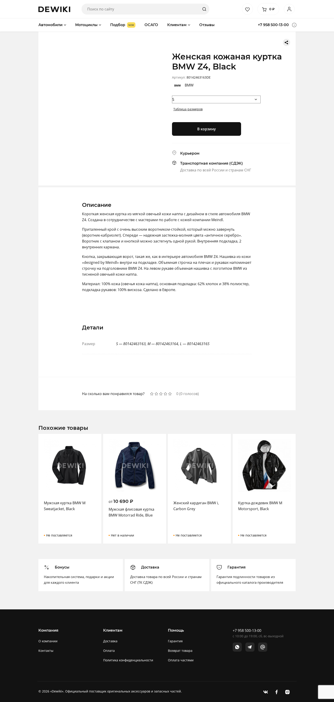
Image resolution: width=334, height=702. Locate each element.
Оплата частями (181, 660)
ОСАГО (151, 25)
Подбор (117, 25)
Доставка (110, 641)
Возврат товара (180, 650)
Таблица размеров (188, 109)
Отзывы (206, 25)
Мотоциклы (86, 25)
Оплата (109, 650)
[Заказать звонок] (294, 25)
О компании (47, 641)
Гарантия (175, 641)
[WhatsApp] (237, 647)
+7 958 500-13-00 (273, 25)
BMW (189, 85)
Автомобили (50, 25)
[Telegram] (249, 647)
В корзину (206, 128)
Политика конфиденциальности (128, 660)
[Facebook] (276, 692)
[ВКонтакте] (265, 692)
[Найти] (204, 9)
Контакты (45, 650)
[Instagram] (287, 692)
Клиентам (177, 25)
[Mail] (262, 647)
